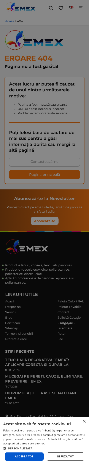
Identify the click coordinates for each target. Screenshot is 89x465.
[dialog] (44, 441)
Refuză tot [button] (65, 456)
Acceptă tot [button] (24, 456)
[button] (44, 448)
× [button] (84, 421)
